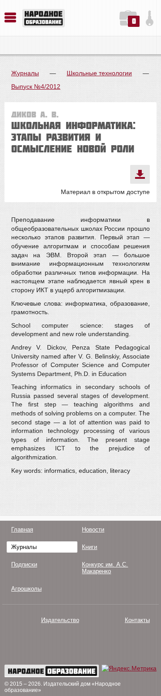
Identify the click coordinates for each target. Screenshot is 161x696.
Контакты (137, 620)
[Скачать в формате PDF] (140, 174)
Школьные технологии (99, 73)
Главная (22, 529)
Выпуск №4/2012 (35, 86)
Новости (93, 529)
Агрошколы (26, 588)
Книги (89, 547)
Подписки (24, 564)
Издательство (60, 620)
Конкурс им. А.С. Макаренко (105, 568)
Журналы (25, 73)
